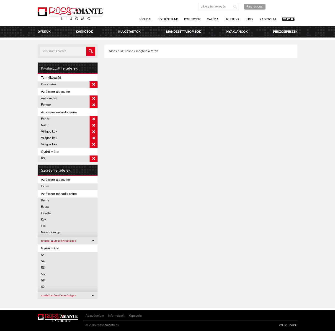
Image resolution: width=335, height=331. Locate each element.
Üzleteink (232, 19)
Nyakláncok (237, 32)
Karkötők (84, 32)
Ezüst (45, 186)
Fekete (46, 105)
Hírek (249, 19)
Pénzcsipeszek (285, 32)
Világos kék (49, 131)
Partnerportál (255, 6)
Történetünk (168, 19)
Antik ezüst (49, 98)
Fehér (45, 119)
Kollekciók (192, 19)
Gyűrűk (44, 32)
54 (43, 255)
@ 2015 (90, 325)
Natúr (45, 125)
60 (43, 158)
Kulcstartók (129, 32)
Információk (116, 316)
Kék (43, 219)
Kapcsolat (268, 19)
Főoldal (145, 19)
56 (43, 268)
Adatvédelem (94, 316)
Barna (45, 200)
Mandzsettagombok (183, 32)
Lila (43, 226)
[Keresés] (235, 6)
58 (43, 280)
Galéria (213, 19)
